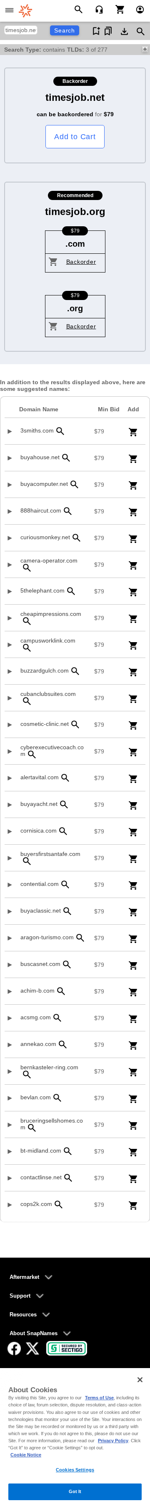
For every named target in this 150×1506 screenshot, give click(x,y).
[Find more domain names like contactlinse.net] (68, 1178)
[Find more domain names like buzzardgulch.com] (75, 671)
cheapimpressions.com (50, 613)
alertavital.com (39, 777)
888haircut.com (40, 510)
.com (75, 243)
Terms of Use (99, 1397)
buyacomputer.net (44, 483)
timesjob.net (75, 97)
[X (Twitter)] (32, 1348)
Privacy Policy (113, 1440)
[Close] (140, 1380)
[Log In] (136, 8)
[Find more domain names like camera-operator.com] (27, 568)
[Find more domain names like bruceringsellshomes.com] (32, 1128)
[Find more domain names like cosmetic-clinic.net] (75, 724)
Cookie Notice (25, 1454)
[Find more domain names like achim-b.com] (61, 991)
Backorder (81, 261)
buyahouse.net (40, 457)
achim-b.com (37, 990)
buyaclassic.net (40, 910)
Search (64, 30)
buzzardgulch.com (44, 670)
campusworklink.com (47, 640)
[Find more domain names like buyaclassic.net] (67, 911)
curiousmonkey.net (45, 537)
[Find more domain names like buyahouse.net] (66, 458)
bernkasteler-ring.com (49, 1067)
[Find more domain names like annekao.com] (63, 1044)
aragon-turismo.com (47, 937)
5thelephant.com (42, 590)
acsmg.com (35, 1017)
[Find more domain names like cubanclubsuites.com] (27, 701)
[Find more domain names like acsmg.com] (57, 1018)
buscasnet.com (40, 964)
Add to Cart (74, 137)
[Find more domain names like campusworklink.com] (27, 648)
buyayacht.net (39, 804)
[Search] (79, 8)
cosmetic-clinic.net (44, 723)
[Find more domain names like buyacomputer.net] (74, 484)
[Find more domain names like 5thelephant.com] (71, 591)
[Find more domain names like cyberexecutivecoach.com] (32, 754)
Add (133, 409)
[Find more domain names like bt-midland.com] (68, 1151)
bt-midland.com (40, 1150)
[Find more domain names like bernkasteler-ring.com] (27, 1074)
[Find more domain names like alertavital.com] (65, 778)
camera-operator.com (49, 560)
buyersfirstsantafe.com (50, 854)
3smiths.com (37, 430)
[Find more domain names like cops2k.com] (59, 1204)
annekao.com (38, 1044)
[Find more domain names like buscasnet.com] (67, 964)
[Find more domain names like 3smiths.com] (60, 431)
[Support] (96, 8)
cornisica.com (38, 830)
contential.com (39, 884)
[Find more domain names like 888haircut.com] (68, 511)
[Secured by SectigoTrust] (66, 1348)
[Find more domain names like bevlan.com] (57, 1098)
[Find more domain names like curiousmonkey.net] (76, 538)
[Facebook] (14, 1348)
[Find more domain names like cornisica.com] (63, 831)
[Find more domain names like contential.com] (65, 884)
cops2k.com (36, 1204)
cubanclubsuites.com (48, 693)
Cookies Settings (75, 1469)
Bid (109, 409)
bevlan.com (35, 1097)
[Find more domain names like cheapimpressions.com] (27, 621)
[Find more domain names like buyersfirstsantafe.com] (27, 861)
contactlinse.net (41, 1177)
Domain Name (38, 409)
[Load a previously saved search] (108, 31)
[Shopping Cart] (117, 8)
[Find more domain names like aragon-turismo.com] (80, 938)
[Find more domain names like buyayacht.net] (64, 804)
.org (75, 308)
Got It (75, 1491)
